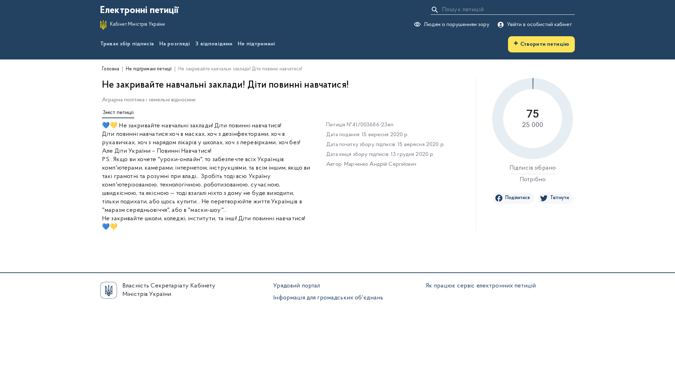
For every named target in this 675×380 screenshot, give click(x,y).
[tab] (118, 113)
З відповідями (213, 44)
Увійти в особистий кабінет (539, 24)
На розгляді (174, 44)
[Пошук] (435, 10)
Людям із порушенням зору (456, 24)
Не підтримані (256, 44)
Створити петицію (541, 43)
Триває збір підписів (127, 44)
